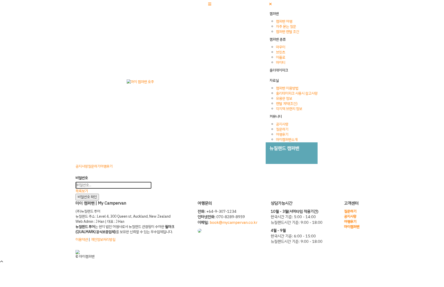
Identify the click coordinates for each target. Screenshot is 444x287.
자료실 (274, 80)
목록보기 (82, 191)
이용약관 (82, 239)
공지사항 (282, 124)
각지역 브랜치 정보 (289, 109)
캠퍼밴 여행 (284, 21)
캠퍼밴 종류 (278, 39)
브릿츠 (280, 52)
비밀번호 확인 (87, 197)
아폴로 (280, 57)
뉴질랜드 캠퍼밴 (284, 148)
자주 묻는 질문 (286, 26)
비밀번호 (82, 178)
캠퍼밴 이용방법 (287, 88)
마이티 (280, 62)
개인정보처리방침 (103, 239)
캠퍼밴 (274, 13)
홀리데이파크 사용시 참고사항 (297, 93)
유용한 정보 (284, 98)
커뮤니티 (276, 116)
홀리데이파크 (279, 70)
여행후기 (282, 134)
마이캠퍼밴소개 (287, 139)
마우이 (280, 47)
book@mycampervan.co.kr (233, 222)
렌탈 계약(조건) (287, 103)
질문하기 (282, 129)
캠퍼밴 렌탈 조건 (287, 31)
